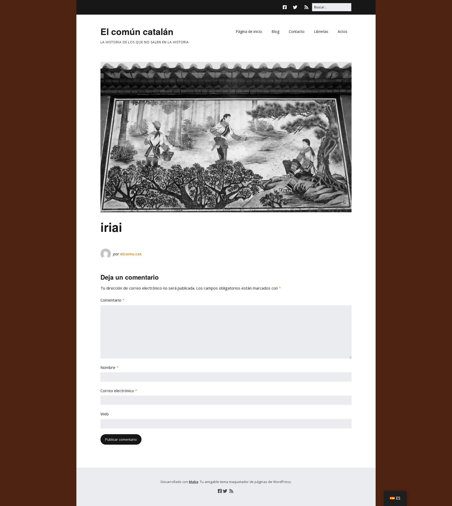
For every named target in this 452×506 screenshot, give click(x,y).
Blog (275, 31)
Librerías (321, 31)
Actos (342, 31)
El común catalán (136, 31)
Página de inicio (249, 31)
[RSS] (306, 7)
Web (104, 413)
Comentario (112, 300)
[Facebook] (286, 7)
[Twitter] (295, 7)
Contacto (296, 31)
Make (193, 481)
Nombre (109, 367)
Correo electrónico (118, 390)
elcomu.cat (131, 253)
